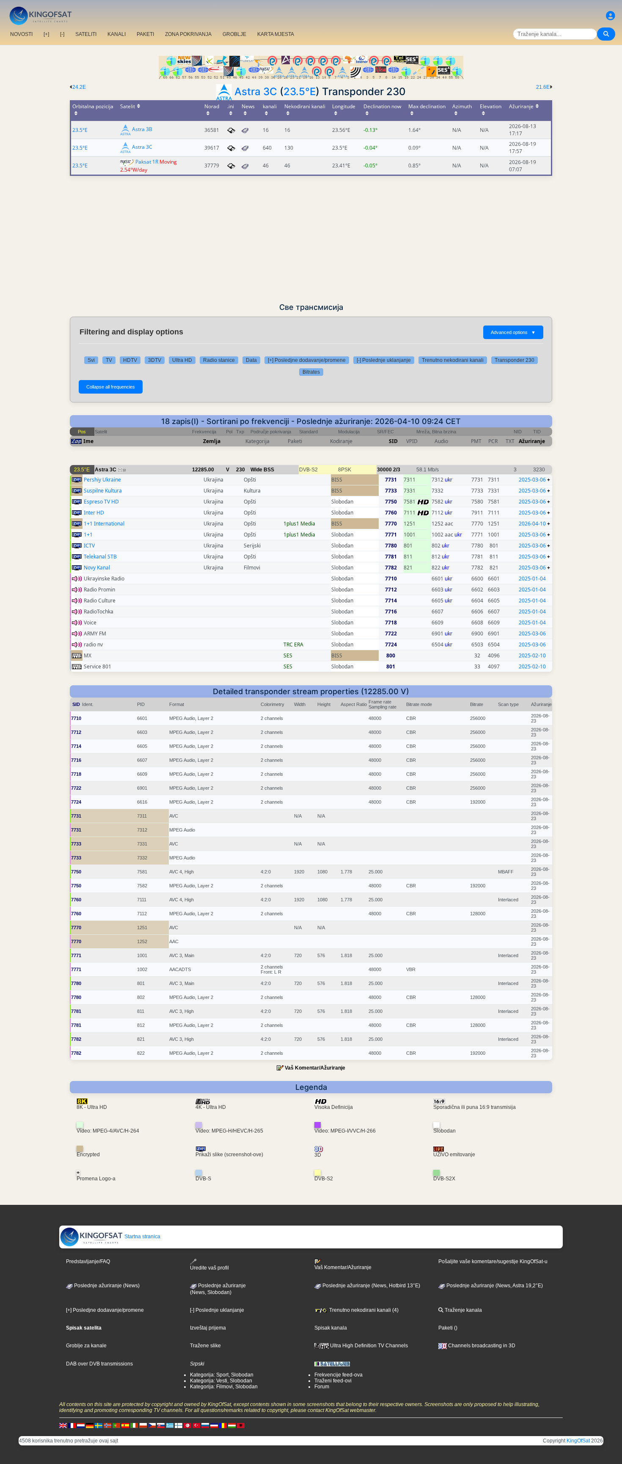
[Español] (125, 1425)
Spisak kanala (330, 1328)
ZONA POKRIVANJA (188, 34)
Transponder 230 (514, 360)
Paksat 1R (146, 161)
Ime (88, 441)
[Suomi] (178, 1425)
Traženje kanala (462, 1310)
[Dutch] (81, 1425)
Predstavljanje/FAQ (88, 1261)
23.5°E (299, 91)
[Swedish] (98, 1425)
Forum (321, 1387)
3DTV (154, 360)
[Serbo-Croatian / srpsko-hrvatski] (214, 1425)
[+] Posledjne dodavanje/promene (307, 360)
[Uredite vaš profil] (610, 16)
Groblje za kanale (86, 1346)
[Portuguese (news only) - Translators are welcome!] (116, 1425)
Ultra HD (182, 360)
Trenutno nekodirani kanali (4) (363, 1310)
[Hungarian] (232, 1425)
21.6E (543, 87)
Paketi (445, 1328)
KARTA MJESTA (275, 34)
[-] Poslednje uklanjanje (384, 360)
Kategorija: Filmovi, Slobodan (224, 1387)
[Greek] (169, 1425)
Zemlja (211, 441)
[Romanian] (223, 1425)
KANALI (116, 34)
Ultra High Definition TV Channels (368, 1346)
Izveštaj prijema (208, 1328)
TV (109, 360)
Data (251, 360)
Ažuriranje (532, 441)
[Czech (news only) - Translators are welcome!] (152, 1425)
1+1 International (104, 523)
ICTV (89, 545)
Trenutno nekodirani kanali (453, 360)
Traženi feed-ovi (333, 1381)
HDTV (130, 360)
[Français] (72, 1425)
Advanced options (513, 332)
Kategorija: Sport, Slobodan (221, 1375)
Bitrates (311, 372)
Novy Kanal (97, 567)
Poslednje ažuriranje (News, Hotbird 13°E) (370, 1286)
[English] (63, 1425)
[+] (46, 34)
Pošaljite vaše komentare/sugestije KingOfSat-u (493, 1261)
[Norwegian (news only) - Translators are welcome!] (107, 1425)
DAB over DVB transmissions (99, 1364)
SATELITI (85, 34)
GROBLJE (234, 34)
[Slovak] (161, 1425)
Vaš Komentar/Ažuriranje (315, 1068)
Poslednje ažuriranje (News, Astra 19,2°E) (494, 1286)
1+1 (88, 534)
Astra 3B (142, 129)
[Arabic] (187, 1425)
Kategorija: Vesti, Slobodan (221, 1381)
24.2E (79, 87)
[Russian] (205, 1425)
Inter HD (94, 512)
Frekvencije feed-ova (338, 1375)
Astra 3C (255, 91)
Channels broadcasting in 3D (481, 1346)
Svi (91, 360)
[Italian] (134, 1425)
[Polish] (143, 1425)
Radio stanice (219, 360)
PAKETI (145, 34)
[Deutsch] (90, 1425)
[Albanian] (241, 1425)
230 (240, 470)
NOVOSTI (21, 34)
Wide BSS (262, 470)
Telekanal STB (100, 556)
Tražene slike (205, 1346)
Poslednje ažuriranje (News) (106, 1286)
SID (393, 441)
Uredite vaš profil (209, 1268)
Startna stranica (141, 1237)
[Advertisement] (311, 239)
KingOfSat (578, 1441)
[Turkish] (196, 1425)
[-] (62, 34)
